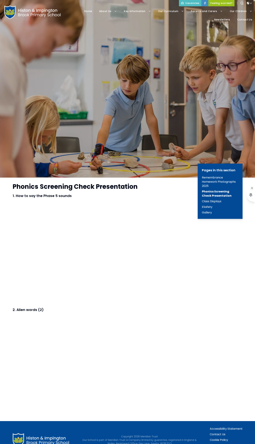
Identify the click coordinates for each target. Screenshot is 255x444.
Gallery (207, 212)
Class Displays (211, 201)
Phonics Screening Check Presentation (217, 193)
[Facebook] (204, 3)
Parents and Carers (204, 11)
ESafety (207, 207)
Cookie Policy (219, 440)
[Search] (242, 3)
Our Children (238, 11)
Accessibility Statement (226, 429)
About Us (105, 11)
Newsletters (222, 19)
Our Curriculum (168, 11)
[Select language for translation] (249, 3)
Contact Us (217, 434)
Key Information (134, 11)
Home (88, 11)
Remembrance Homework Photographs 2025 (219, 182)
